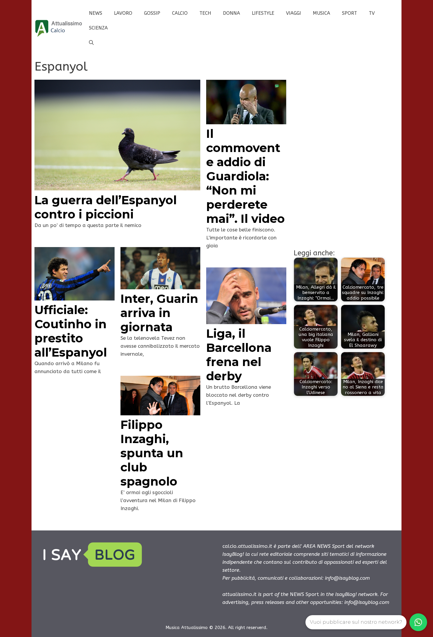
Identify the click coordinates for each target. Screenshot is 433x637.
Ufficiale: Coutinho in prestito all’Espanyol (70, 331)
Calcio (180, 13)
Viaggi (293, 13)
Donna (231, 13)
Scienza (98, 28)
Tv (372, 13)
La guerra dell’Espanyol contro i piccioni (105, 207)
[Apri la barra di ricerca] (91, 42)
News (95, 13)
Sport (349, 13)
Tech (205, 13)
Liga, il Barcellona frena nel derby (239, 354)
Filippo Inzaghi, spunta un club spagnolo (151, 453)
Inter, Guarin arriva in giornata (159, 312)
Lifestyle (263, 13)
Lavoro (123, 13)
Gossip (152, 13)
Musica (321, 13)
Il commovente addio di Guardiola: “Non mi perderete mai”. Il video (245, 176)
